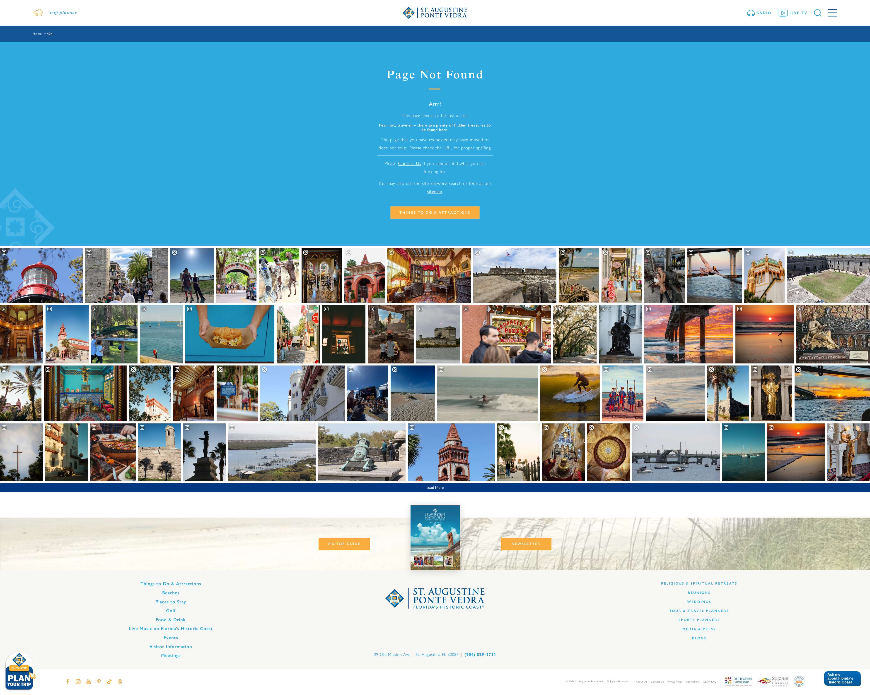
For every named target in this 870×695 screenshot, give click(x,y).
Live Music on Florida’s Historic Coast (171, 628)
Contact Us (409, 163)
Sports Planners (699, 620)
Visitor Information (171, 646)
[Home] (435, 13)
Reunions (699, 593)
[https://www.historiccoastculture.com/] (738, 681)
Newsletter (526, 544)
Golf (171, 610)
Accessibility (692, 681)
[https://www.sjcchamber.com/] (773, 681)
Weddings (699, 602)
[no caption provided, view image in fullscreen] (664, 275)
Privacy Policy (674, 681)
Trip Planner (63, 13)
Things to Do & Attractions (435, 212)
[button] (842, 678)
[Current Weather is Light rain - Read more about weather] (38, 12)
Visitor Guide (344, 544)
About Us (641, 681)
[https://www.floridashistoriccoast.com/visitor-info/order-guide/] (435, 537)
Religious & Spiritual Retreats (699, 583)
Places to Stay (170, 601)
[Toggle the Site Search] (818, 13)
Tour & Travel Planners (699, 611)
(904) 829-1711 (480, 654)
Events (171, 637)
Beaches (170, 592)
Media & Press (699, 629)
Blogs (699, 638)
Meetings (171, 655)
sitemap (434, 191)
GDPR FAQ (709, 681)
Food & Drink (171, 619)
